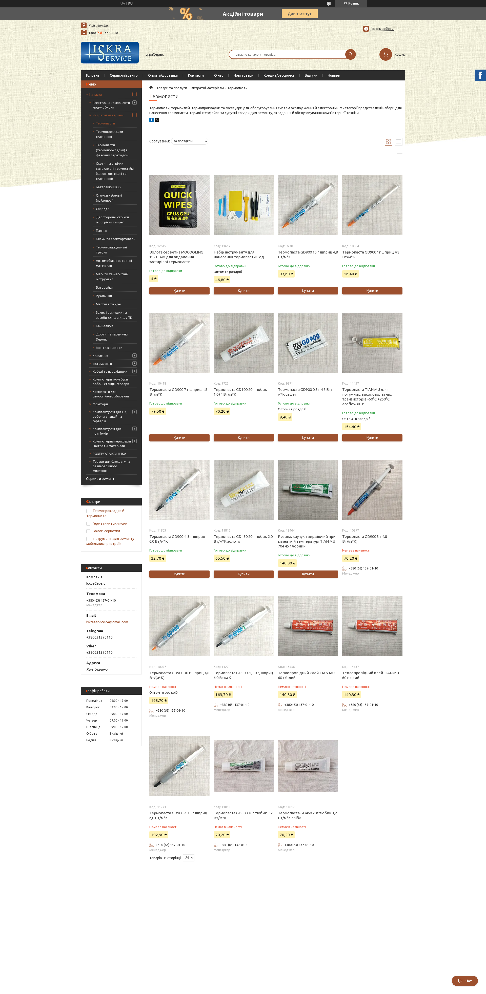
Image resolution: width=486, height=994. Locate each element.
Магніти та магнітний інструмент (112, 276)
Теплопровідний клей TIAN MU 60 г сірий (370, 675)
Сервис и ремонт (100, 479)
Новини (334, 75)
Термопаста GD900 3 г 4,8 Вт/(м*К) (364, 538)
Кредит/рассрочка (279, 75)
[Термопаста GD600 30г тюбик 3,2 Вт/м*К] (244, 766)
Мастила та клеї (108, 304)
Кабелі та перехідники (110, 371)
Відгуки (311, 75)
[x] (157, 120)
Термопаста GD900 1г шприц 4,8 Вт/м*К (370, 254)
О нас (218, 75)
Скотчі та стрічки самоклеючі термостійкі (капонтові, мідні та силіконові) (115, 171)
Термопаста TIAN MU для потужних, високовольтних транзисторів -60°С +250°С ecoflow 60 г (367, 396)
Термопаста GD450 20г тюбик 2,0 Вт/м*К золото (243, 538)
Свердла (102, 208)
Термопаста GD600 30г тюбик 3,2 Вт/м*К (243, 815)
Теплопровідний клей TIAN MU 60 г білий (306, 675)
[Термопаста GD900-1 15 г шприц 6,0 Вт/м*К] (179, 766)
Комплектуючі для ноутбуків (107, 431)
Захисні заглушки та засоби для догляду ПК (114, 315)
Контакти (196, 75)
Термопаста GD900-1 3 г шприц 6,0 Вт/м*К (177, 538)
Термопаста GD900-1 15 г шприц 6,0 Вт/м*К (178, 815)
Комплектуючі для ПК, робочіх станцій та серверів (110, 416)
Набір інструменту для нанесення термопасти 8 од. (239, 254)
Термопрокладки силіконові (109, 134)
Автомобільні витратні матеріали (114, 263)
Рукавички (104, 296)
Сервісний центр (124, 75)
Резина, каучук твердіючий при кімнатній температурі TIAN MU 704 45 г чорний (306, 541)
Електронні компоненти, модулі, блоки (112, 105)
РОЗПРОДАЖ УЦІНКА (109, 453)
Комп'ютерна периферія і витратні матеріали (112, 443)
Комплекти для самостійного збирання (111, 394)
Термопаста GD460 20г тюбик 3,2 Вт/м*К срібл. (307, 815)
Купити (179, 291)
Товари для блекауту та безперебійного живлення (111, 466)
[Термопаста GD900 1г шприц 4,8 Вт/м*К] (372, 205)
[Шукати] (350, 54)
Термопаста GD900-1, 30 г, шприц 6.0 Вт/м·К (243, 675)
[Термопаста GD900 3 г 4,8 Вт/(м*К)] (372, 489)
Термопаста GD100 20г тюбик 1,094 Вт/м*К (240, 391)
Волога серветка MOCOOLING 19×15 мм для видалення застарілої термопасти (176, 257)
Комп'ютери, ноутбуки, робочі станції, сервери (111, 381)
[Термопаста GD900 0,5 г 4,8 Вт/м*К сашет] (308, 342)
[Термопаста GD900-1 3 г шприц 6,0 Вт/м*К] (179, 489)
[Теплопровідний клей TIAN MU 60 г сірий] (372, 625)
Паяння (101, 230)
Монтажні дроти (109, 347)
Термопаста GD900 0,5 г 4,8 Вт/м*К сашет (305, 391)
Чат (468, 981)
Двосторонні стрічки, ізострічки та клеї (113, 219)
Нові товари (243, 75)
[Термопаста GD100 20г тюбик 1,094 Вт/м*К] (244, 342)
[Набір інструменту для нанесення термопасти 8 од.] (244, 205)
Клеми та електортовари (115, 239)
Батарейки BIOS (108, 187)
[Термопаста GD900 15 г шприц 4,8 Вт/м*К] (308, 205)
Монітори (100, 404)
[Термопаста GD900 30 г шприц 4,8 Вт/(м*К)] (179, 625)
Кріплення (100, 355)
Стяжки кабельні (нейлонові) (109, 198)
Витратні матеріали (108, 115)
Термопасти (105, 123)
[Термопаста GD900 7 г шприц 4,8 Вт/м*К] (179, 342)
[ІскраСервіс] (110, 54)
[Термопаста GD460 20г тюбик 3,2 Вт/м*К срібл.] (308, 766)
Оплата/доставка (163, 75)
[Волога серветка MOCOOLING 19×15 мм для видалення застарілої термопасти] (179, 205)
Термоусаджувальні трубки (111, 249)
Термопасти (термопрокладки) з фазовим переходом (112, 150)
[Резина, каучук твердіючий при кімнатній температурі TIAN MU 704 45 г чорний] (308, 489)
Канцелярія (104, 326)
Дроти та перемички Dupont (112, 336)
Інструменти (102, 363)
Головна (92, 75)
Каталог (96, 95)
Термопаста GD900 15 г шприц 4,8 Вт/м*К (308, 254)
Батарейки (104, 287)
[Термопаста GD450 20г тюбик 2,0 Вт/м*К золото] (244, 489)
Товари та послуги (171, 88)
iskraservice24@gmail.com (107, 622)
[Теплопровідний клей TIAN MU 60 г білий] (308, 625)
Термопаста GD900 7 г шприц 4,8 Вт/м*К (178, 391)
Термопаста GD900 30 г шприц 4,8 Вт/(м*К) (179, 675)
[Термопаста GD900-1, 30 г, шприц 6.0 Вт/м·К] (244, 625)
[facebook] (151, 120)
